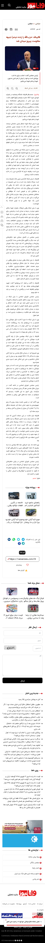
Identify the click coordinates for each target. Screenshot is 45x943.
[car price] (1, 222)
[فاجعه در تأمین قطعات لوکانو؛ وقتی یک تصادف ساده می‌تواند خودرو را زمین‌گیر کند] (14, 496)
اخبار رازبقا (35, 868)
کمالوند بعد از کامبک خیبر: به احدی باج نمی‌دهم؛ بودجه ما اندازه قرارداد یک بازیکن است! (21, 747)
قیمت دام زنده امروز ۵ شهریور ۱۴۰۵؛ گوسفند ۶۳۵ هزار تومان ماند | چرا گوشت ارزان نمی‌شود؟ (22, 784)
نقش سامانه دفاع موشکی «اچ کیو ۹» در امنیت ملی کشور (23, 922)
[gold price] (1, 217)
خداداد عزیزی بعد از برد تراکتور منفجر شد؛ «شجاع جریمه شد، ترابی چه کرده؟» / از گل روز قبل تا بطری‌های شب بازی (21, 726)
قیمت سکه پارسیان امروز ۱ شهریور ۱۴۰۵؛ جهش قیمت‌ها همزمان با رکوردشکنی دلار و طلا (21, 806)
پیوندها (18, 904)
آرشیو (25, 904)
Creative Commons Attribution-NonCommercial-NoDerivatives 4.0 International (22, 936)
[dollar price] (1, 213)
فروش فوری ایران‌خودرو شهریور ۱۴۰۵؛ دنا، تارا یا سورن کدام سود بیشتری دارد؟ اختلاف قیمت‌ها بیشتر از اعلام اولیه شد (22, 792)
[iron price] (1, 226)
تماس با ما (32, 904)
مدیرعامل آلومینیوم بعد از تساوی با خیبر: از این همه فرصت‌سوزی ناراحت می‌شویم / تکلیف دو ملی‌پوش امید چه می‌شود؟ (21, 761)
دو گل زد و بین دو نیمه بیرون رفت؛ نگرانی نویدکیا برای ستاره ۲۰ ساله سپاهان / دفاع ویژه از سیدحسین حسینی (21, 740)
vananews (17, 931)
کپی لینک (22, 552)
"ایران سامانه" (17, 927)
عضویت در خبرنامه (8, 904)
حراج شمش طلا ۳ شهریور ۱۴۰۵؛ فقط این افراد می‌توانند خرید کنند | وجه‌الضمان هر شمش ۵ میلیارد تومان (21, 800)
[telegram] (23, 539)
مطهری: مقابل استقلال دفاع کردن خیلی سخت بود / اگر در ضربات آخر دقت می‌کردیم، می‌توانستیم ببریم (21, 706)
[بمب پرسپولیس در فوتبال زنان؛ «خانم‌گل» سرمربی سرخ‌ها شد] (12, 591)
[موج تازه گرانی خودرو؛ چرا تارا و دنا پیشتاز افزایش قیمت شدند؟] (31, 512)
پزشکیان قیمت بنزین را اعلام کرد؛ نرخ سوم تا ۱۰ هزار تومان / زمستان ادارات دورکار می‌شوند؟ (23, 734)
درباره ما (40, 904)
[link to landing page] (29, 5)
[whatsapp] (13, 539)
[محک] (22, 826)
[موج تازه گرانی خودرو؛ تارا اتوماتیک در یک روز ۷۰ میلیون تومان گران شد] (14, 512)
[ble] (23, 543)
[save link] (11, 29)
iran (2, 931)
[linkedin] (9, 539)
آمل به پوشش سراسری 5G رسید (29, 699)
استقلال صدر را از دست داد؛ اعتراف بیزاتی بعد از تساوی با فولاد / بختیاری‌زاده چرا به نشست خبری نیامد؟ (21, 712)
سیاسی (37, 23)
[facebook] (19, 543)
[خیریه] (22, 840)
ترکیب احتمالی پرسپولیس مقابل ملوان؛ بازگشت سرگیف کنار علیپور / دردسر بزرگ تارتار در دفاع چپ (22, 719)
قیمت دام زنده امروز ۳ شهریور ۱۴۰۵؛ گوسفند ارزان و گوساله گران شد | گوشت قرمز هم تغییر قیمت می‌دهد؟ (22, 778)
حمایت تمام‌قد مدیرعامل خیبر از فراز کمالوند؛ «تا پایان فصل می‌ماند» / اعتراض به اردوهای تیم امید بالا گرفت (22, 753)
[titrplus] (38, 916)
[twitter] (18, 539)
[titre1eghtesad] (12, 915)
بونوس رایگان (34, 862)
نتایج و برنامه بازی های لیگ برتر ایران (27, 873)
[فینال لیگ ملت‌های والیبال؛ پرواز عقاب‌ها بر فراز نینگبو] (33, 591)
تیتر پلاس (36, 879)
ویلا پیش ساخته (33, 857)
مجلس (30, 23)
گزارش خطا (21, 570)
